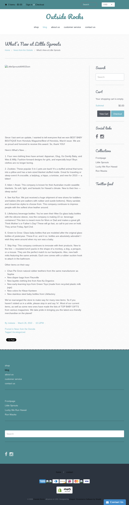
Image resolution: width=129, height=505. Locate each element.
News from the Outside (23, 50)
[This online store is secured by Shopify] (64, 490)
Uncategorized (18, 332)
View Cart (103, 113)
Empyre (72, 499)
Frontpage (101, 158)
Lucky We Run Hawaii (106, 166)
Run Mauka (101, 171)
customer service (72, 27)
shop (36, 27)
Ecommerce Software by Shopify (88, 499)
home (58, 472)
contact (69, 472)
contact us (90, 27)
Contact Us (116, 502)
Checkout (39, 4)
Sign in (29, 4)
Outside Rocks (64, 16)
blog (45, 27)
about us (55, 27)
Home (7, 50)
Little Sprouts (102, 162)
